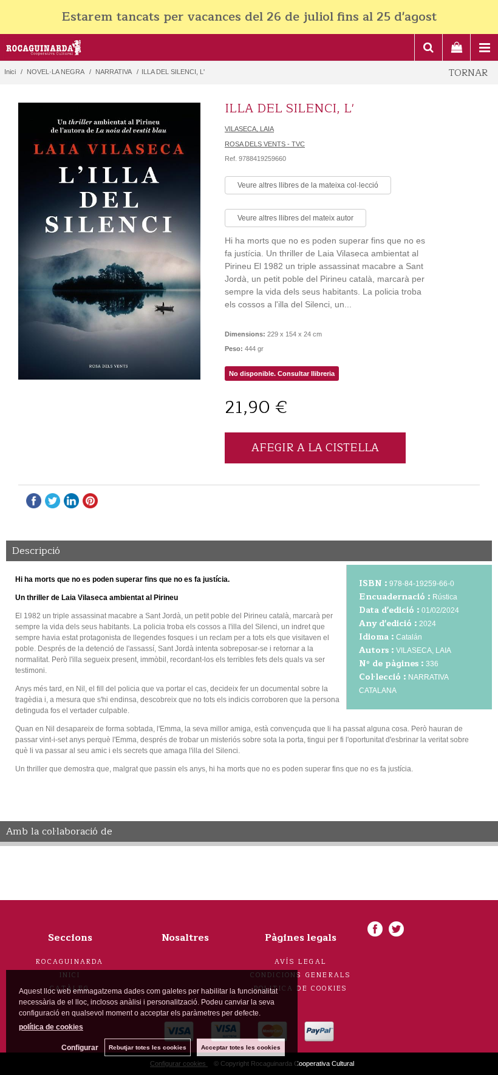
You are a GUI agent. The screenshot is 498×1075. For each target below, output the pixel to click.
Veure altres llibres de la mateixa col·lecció (307, 185)
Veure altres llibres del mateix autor (295, 218)
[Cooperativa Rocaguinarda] (44, 49)
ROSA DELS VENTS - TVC (265, 144)
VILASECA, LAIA (249, 128)
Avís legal (301, 962)
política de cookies (51, 1027)
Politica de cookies (301, 988)
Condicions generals (301, 975)
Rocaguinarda (69, 962)
